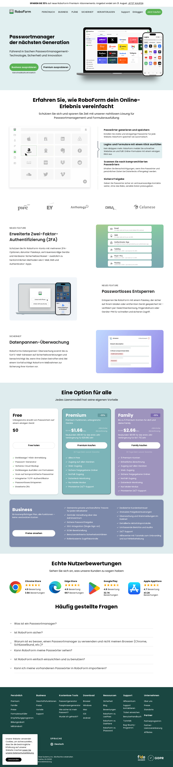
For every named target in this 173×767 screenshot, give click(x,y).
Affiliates (148, 732)
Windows (87, 705)
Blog (105, 705)
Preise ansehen (33, 533)
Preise (13, 709)
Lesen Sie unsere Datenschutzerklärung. (20, 751)
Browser (86, 701)
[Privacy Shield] (156, 757)
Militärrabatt (16, 726)
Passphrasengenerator (69, 705)
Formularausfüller (19, 713)
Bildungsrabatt (17, 722)
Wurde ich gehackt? (68, 716)
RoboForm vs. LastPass (109, 715)
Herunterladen (106, 12)
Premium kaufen (86, 445)
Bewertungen (109, 709)
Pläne (74, 12)
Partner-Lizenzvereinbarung (153, 726)
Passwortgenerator (68, 701)
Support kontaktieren (129, 707)
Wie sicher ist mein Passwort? (68, 711)
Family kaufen (139, 445)
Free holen (34, 445)
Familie (14, 705)
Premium (15, 701)
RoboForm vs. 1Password (109, 729)
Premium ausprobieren (55, 67)
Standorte (149, 709)
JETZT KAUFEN (135, 3)
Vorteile (39, 709)
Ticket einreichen (131, 712)
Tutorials (127, 720)
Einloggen (138, 12)
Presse (147, 705)
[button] (33, 623)
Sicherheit (87, 12)
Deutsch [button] (59, 744)
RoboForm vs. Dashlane (109, 722)
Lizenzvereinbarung (44, 762)
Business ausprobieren (24, 67)
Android (86, 718)
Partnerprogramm (152, 721)
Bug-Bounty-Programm (129, 726)
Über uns (148, 701)
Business (63, 12)
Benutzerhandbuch (132, 716)
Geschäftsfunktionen (46, 701)
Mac (85, 709)
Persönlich (48, 12)
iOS (84, 713)
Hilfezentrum (129, 701)
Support (125, 12)
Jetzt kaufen (154, 12)
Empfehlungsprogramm (22, 718)
